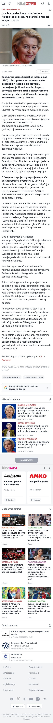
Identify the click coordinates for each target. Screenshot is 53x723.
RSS (44, 699)
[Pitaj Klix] (9, 3)
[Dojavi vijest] (42, 3)
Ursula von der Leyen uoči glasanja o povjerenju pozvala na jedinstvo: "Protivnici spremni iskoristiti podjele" (33, 412)
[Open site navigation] (4, 3)
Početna (7, 667)
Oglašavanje (9, 684)
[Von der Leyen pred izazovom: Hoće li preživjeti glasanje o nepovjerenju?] (9, 445)
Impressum (8, 672)
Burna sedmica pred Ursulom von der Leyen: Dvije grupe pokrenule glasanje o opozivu (33, 429)
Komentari (34, 672)
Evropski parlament (11, 377)
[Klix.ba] (26, 3)
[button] (44, 468)
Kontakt (7, 678)
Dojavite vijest (35, 667)
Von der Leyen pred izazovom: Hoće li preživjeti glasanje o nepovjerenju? (33, 445)
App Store (19, 706)
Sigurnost (8, 690)
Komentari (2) (26, 460)
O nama (32, 678)
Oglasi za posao (36, 690)
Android (6, 360)
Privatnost (34, 684)
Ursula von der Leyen (34, 377)
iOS (40, 356)
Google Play (36, 706)
